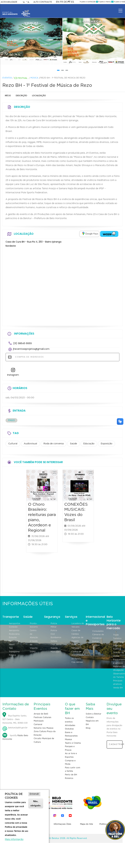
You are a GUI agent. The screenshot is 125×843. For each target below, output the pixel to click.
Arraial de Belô (41, 714)
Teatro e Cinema (73, 743)
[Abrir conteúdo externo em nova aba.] (89, 234)
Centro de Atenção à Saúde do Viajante (34, 639)
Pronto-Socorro (34, 625)
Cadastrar (116, 744)
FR (61, 2)
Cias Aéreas (77, 662)
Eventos (7, 78)
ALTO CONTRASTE (42, 2)
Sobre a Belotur (93, 714)
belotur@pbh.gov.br (17, 728)
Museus (68, 739)
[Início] (16, 9)
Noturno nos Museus (43, 728)
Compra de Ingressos (29, 356)
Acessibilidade (9, 2)
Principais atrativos (117, 682)
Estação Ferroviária (14, 639)
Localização (39, 95)
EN (57, 2)
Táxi (11, 648)
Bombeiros (56, 637)
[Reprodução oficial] (31, 41)
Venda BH (118, 688)
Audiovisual (30, 444)
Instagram (13, 374)
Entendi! (34, 794)
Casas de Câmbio (75, 632)
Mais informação (14, 839)
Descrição (21, 95)
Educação (88, 444)
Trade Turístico (117, 636)
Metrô (12, 644)
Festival (23, 78)
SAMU (33, 652)
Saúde (73, 444)
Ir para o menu (105, 2)
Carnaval (38, 724)
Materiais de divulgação (119, 668)
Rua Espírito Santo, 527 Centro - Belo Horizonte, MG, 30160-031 (15, 719)
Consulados (98, 631)
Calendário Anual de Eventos (118, 645)
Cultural (12, 444)
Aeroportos (14, 623)
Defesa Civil (54, 643)
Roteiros (69, 778)
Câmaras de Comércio (98, 636)
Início (8, 95)
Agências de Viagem (77, 639)
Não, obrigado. (35, 803)
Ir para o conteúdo (88, 2)
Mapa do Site (86, 824)
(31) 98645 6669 (22, 343)
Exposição (106, 444)
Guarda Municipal (55, 650)
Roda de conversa (53, 444)
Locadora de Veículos (77, 625)
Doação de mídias (118, 654)
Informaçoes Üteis (62, 824)
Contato (90, 717)
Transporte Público (14, 653)
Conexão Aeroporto (14, 628)
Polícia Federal (96, 643)
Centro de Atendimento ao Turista (77, 655)
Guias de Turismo (75, 646)
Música (34, 78)
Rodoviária (14, 634)
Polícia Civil (54, 632)
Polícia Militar (54, 625)
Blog (88, 728)
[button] (58, 70)
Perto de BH (71, 775)
